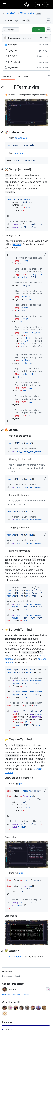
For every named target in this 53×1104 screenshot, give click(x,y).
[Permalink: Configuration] (3, 235)
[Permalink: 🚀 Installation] (3, 132)
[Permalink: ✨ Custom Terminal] (3, 739)
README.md (14, 62)
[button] (45, 145)
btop (20, 872)
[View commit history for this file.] (46, 38)
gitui (20, 783)
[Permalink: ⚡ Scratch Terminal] (3, 630)
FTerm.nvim (26, 13)
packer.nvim (21, 137)
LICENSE (12, 56)
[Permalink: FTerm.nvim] (3, 87)
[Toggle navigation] (4, 4)
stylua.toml (13, 67)
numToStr (11, 13)
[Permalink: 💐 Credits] (3, 951)
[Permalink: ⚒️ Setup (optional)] (3, 169)
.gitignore (12, 50)
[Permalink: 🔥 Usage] (3, 430)
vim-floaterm (16, 956)
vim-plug (19, 153)
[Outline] (49, 76)
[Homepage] (26, 4)
